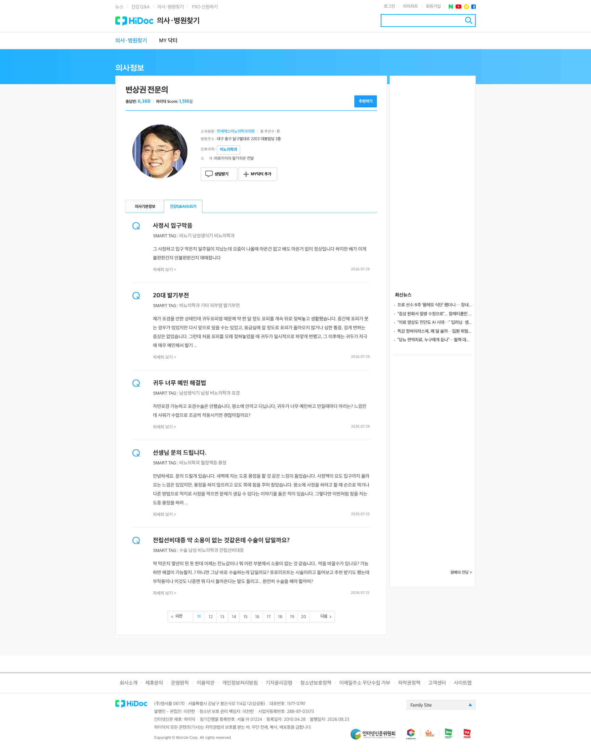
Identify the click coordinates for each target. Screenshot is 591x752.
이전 (178, 616)
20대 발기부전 (171, 295)
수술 (183, 550)
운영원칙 (180, 683)
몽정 (222, 463)
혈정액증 (209, 463)
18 (280, 617)
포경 (236, 393)
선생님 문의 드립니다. (180, 453)
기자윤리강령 (279, 683)
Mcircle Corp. (187, 737)
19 (292, 617)
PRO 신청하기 (205, 7)
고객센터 (437, 683)
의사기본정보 (145, 206)
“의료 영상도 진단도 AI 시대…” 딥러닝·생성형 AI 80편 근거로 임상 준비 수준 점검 (434, 322)
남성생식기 (203, 236)
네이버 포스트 (451, 6)
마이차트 (410, 6)
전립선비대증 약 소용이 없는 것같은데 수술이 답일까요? (221, 540)
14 (234, 617)
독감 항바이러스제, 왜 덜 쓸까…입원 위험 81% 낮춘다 (434, 331)
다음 (323, 616)
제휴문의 (154, 683)
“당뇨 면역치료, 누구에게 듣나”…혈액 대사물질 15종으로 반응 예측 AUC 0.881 (434, 340)
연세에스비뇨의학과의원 (235, 131)
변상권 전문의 (147, 90)
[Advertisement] (432, 178)
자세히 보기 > (164, 270)
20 (303, 617)
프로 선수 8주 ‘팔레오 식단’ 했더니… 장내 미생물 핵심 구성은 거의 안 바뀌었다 (434, 305)
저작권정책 (409, 683)
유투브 (458, 6)
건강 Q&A (140, 7)
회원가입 (433, 6)
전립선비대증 (231, 550)
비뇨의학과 (224, 236)
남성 (205, 393)
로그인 (389, 6)
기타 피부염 (211, 305)
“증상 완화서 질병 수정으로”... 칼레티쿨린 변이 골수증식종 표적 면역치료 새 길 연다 (434, 314)
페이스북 (473, 6)
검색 (468, 20)
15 (246, 617)
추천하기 (365, 101)
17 (269, 617)
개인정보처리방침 (240, 683)
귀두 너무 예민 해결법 (179, 383)
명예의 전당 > (461, 572)
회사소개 (128, 683)
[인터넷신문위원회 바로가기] (376, 737)
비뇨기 (185, 236)
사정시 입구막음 (173, 225)
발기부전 (231, 305)
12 (211, 617)
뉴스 (119, 7)
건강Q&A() (183, 206)
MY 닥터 (168, 41)
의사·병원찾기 (170, 7)
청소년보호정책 (315, 683)
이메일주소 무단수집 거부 (364, 683)
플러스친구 (466, 6)
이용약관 (205, 683)
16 (257, 617)
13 (222, 617)
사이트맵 (463, 683)
